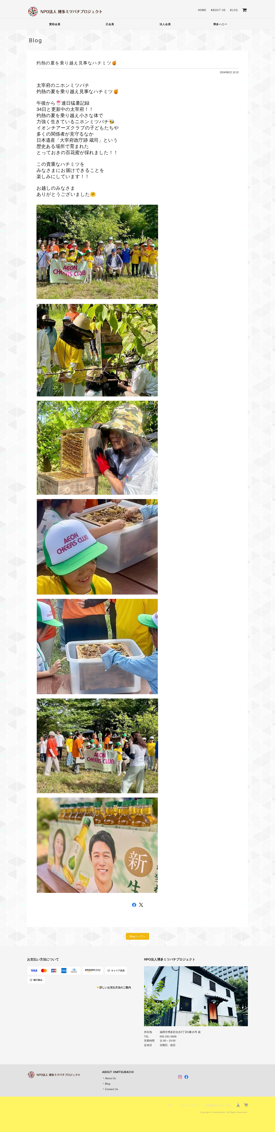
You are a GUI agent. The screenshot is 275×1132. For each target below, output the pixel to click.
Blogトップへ (137, 936)
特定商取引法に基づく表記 (218, 1105)
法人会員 (165, 24)
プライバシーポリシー (189, 1105)
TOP (170, 1105)
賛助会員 (54, 24)
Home (202, 10)
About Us (218, 10)
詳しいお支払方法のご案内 (115, 987)
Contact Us (111, 1089)
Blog (234, 10)
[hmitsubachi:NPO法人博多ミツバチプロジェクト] (196, 996)
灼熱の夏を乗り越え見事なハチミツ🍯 (76, 63)
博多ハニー (220, 24)
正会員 (110, 24)
